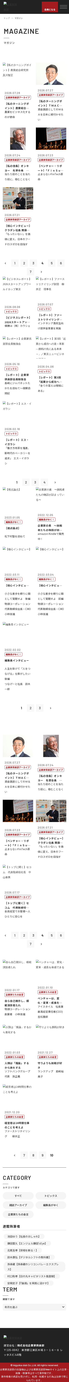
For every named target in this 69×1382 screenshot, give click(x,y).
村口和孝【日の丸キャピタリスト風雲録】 (31, 1276)
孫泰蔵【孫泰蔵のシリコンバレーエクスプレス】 (33, 1266)
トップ (7, 18)
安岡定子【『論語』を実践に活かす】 (28, 1283)
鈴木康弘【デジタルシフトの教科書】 (29, 1257)
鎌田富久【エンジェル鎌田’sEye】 (27, 1243)
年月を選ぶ (11, 1307)
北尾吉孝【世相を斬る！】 (22, 1250)
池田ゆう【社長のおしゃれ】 (24, 1236)
